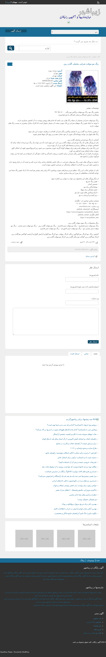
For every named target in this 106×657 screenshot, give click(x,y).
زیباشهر (98, 622)
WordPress (25, 652)
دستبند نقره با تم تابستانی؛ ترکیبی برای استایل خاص (77, 457)
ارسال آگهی (16, 31)
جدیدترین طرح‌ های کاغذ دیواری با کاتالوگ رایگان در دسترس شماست (71, 471)
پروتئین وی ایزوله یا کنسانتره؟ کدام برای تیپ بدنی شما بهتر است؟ (72, 425)
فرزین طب (97, 629)
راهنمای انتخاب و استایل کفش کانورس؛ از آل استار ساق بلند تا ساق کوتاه (69, 439)
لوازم (94, 57)
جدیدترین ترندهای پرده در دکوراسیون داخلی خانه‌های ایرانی (74, 481)
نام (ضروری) (94, 275)
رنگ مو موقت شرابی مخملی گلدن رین (81, 64)
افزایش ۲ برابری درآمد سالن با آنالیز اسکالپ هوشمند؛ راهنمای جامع (71, 453)
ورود (8, 2)
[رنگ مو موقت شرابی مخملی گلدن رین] (82, 86)
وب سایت (95, 298)
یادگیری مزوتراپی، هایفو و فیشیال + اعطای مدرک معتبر (76, 490)
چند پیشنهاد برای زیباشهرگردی (79, 419)
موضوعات (90, 560)
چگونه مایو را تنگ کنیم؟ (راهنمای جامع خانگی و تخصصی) (76, 513)
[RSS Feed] (98, 2)
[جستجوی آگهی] (10, 48)
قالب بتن (98, 633)
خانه (98, 57)
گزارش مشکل (90, 256)
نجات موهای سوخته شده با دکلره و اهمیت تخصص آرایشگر (75, 434)
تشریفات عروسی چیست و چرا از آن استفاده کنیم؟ (78, 462)
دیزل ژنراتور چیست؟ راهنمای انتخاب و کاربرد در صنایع (76, 443)
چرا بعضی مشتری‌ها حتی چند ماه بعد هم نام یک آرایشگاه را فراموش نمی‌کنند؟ (67, 476)
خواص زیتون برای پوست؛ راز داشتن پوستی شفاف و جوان (75, 485)
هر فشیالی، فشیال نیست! (87, 499)
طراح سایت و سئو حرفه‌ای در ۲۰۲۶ (84, 448)
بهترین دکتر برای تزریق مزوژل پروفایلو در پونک (79, 504)
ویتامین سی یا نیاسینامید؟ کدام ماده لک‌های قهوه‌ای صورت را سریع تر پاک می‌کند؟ (66, 430)
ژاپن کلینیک (97, 626)
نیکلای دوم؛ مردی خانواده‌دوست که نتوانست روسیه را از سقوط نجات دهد (69, 467)
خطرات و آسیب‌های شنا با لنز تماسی (83, 495)
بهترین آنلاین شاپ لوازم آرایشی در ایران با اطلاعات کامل (75, 509)
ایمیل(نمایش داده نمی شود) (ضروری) (84, 287)
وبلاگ (82, 560)
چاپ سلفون (97, 618)
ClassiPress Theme (6, 652)
